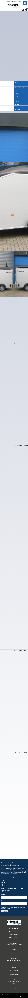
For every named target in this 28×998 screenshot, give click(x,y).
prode (21, 996)
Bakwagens (14, 979)
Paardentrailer (14, 985)
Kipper (14, 983)
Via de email (6, 892)
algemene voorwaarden (17, 994)
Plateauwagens (14, 988)
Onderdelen (14, 956)
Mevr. (4, 886)
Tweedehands (14, 958)
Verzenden (4, 911)
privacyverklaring (5, 908)
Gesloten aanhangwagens (14, 981)
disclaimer (12, 996)
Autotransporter (14, 974)
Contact (14, 965)
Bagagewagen (14, 976)
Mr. (4, 884)
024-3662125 (18, 1)
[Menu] (25, 3)
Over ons (14, 953)
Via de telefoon (6, 890)
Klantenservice (14, 962)
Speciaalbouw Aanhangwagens (14, 960)
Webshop (14, 967)
